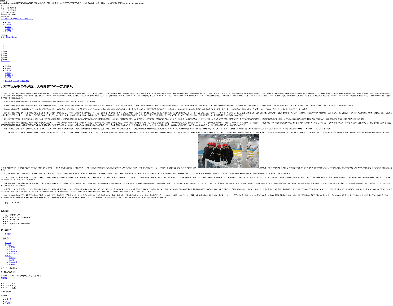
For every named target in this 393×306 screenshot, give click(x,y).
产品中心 (8, 256)
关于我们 (8, 25)
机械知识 (8, 27)
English (9, 37)
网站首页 (8, 22)
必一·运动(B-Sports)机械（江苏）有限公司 (16, 19)
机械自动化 (9, 29)
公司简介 (8, 234)
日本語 (7, 303)
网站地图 (4, 278)
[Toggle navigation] (32, 19)
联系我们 (8, 31)
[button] (4, 61)
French (14, 37)
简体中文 (4, 37)
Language (4, 35)
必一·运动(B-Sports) (12, 81)
